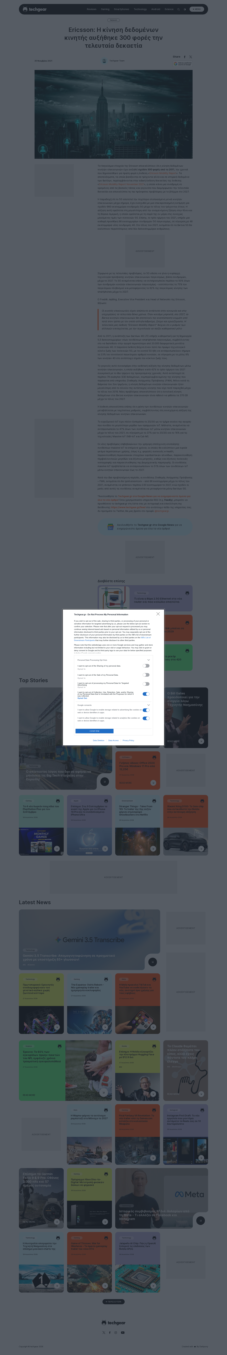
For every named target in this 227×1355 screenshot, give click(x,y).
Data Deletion (98, 740)
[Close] (158, 614)
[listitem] (113, 660)
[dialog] (113, 677)
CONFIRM (94, 731)
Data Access (113, 740)
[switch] (146, 666)
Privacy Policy (128, 740)
